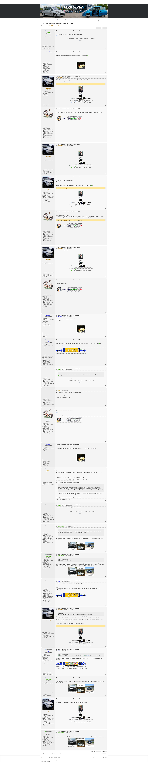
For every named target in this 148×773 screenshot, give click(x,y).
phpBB (47, 757)
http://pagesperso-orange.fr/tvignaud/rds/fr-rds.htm (65, 479)
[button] (97, 28)
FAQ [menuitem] (41, 16)
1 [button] (98, 28)
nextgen (56, 760)
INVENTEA (53, 760)
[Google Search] (98, 20)
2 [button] (99, 28)
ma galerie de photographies (60, 597)
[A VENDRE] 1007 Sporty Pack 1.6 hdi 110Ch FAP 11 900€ (81, 38)
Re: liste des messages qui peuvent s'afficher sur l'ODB (68, 30)
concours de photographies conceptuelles (79, 597)
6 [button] (104, 28)
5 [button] (103, 28)
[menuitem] (43, 761)
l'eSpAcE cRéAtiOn (69, 597)
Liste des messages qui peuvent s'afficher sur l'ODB (57, 23)
